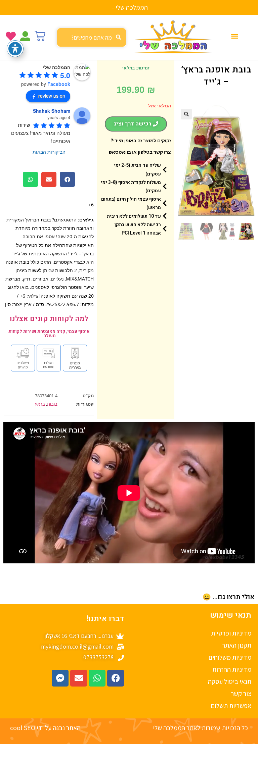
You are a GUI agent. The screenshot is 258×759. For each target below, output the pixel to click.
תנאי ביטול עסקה (229, 681)
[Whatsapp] (97, 678)
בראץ (40, 404)
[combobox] (91, 37)
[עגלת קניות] (40, 36)
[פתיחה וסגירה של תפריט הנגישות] (15, 49)
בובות (52, 404)
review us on (51, 95)
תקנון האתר (236, 645)
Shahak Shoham (51, 110)
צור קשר (241, 693)
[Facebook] (115, 678)
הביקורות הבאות (49, 151)
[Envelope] (78, 678)
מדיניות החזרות (231, 669)
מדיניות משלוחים (230, 657)
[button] (235, 36)
